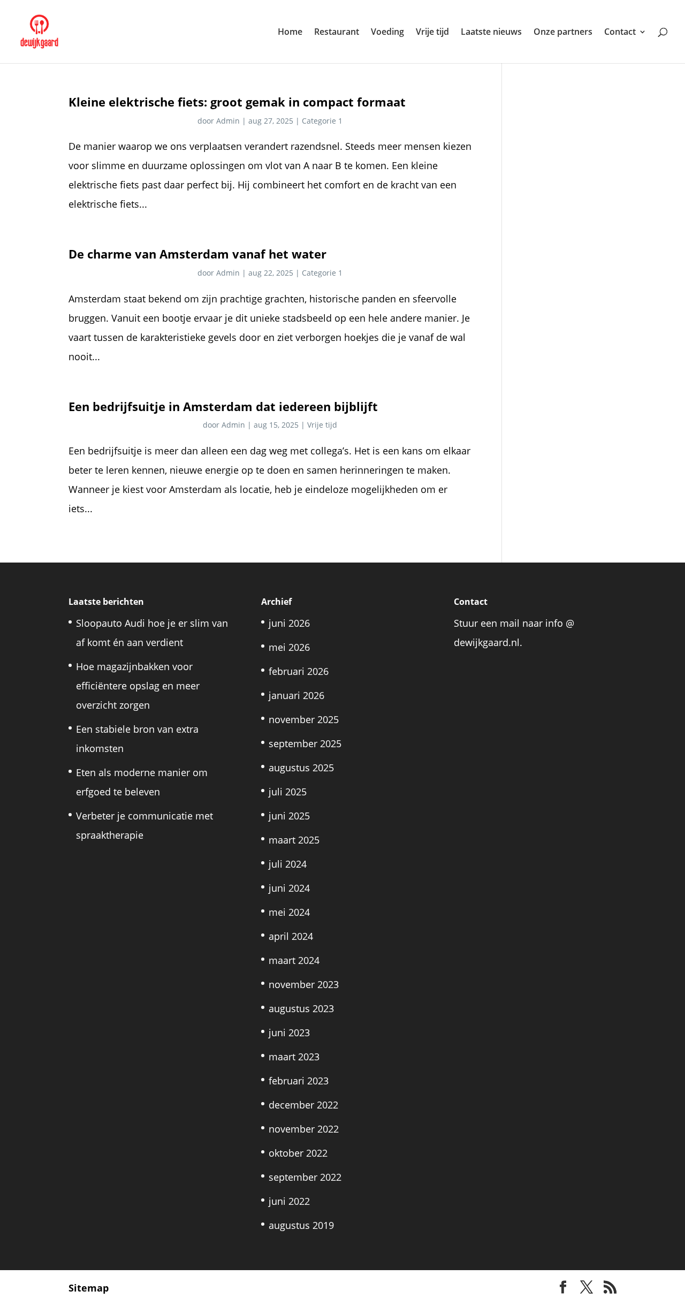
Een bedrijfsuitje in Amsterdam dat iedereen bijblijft (223, 406)
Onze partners (563, 32)
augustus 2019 (301, 1225)
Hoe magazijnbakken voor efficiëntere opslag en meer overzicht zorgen (138, 685)
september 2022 (305, 1177)
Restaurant (336, 32)
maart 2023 (294, 1056)
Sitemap (88, 1287)
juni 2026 (289, 623)
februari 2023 (299, 1080)
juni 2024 (289, 888)
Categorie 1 (322, 121)
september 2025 (305, 743)
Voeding (387, 32)
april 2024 (291, 936)
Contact (620, 32)
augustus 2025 (301, 767)
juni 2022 (289, 1201)
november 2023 (304, 984)
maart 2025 (294, 839)
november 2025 (304, 719)
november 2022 (304, 1128)
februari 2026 (299, 671)
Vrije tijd (432, 32)
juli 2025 (288, 791)
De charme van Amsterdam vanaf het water (197, 254)
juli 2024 (288, 863)
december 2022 (303, 1104)
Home (290, 32)
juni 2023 (289, 1032)
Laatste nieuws (491, 32)
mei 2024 (289, 912)
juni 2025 (289, 815)
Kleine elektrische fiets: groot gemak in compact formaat (237, 102)
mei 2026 (289, 647)
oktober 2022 (298, 1152)
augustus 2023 (301, 1008)
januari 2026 (296, 695)
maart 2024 (294, 960)
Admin (228, 121)
